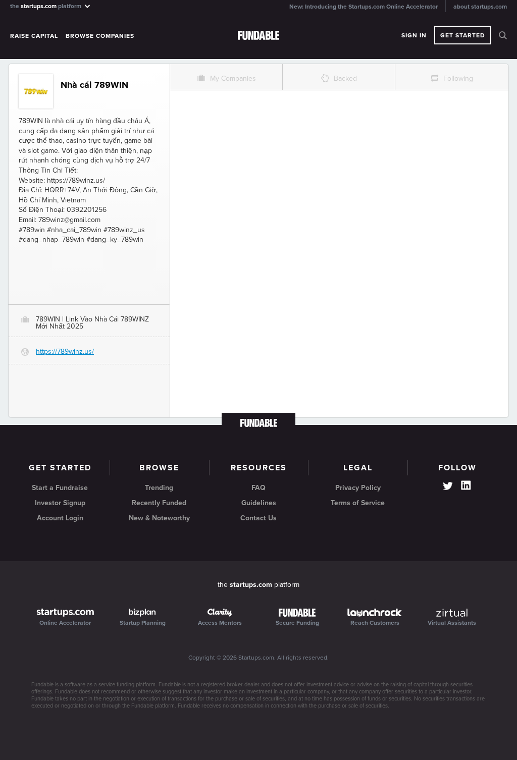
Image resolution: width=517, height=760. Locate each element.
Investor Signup (60, 503)
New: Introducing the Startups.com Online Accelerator (363, 6)
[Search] (503, 35)
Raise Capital (34, 35)
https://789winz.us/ (65, 351)
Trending (159, 487)
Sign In (414, 35)
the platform (46, 6)
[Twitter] (448, 487)
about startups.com (480, 6)
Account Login (60, 518)
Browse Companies (100, 35)
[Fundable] (258, 36)
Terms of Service (358, 503)
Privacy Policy (358, 487)
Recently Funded (159, 503)
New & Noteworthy (159, 518)
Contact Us (258, 518)
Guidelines (258, 503)
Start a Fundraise (60, 487)
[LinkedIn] (466, 485)
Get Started (462, 35)
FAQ (258, 487)
